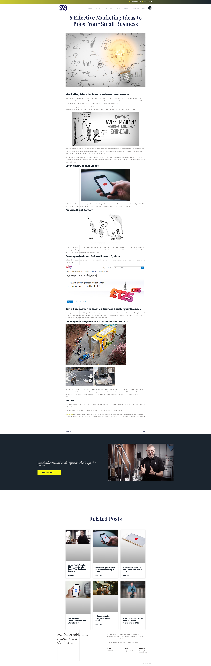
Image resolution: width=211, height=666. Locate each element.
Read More (71, 575)
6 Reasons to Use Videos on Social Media (102, 618)
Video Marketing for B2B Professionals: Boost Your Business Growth (77, 568)
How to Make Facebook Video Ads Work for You (77, 620)
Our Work (98, 8)
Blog (143, 8)
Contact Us (135, 8)
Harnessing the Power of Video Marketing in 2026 (105, 569)
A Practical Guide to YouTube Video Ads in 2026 (132, 569)
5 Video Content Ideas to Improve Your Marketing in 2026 (133, 620)
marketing (137, 101)
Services (118, 8)
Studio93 (70, 414)
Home (90, 8)
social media (97, 101)
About (126, 8)
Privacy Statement (145, 663)
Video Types (108, 8)
